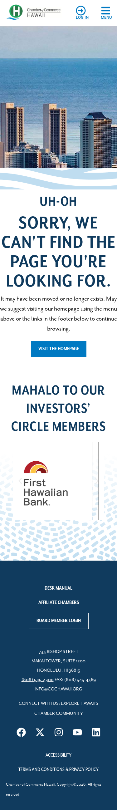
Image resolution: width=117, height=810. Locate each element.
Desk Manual (58, 588)
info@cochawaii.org (58, 689)
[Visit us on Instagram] (58, 732)
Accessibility (58, 755)
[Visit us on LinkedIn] (96, 732)
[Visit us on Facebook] (21, 732)
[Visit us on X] (40, 732)
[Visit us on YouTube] (77, 732)
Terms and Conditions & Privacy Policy (58, 770)
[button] (20, 481)
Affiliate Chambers (58, 603)
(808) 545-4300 (38, 679)
